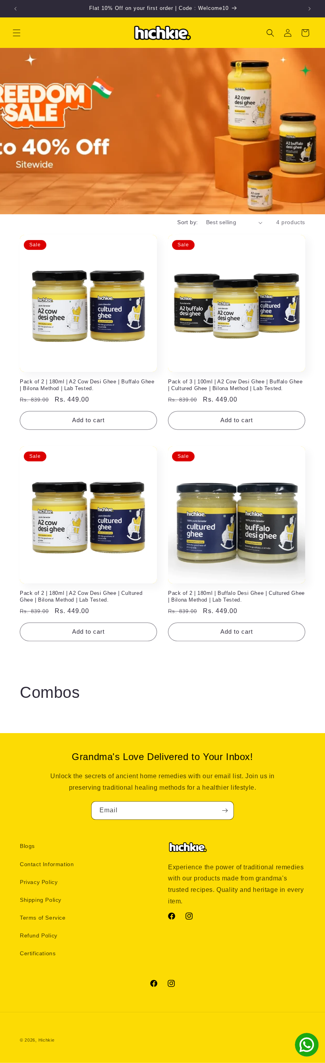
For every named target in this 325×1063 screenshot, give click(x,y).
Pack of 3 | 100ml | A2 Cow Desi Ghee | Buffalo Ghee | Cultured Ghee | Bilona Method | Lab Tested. (235, 385)
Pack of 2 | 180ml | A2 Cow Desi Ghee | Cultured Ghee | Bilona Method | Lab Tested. (81, 596)
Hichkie (46, 1040)
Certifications (37, 953)
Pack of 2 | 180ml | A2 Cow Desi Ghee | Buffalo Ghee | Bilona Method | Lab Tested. (87, 385)
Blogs (27, 846)
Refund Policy (38, 935)
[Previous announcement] (15, 8)
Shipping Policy (40, 900)
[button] (16, 33)
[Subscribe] (224, 810)
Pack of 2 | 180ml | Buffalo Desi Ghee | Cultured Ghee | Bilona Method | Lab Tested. (236, 596)
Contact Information (47, 864)
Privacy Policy (38, 882)
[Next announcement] (309, 8)
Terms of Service (43, 917)
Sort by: (187, 222)
